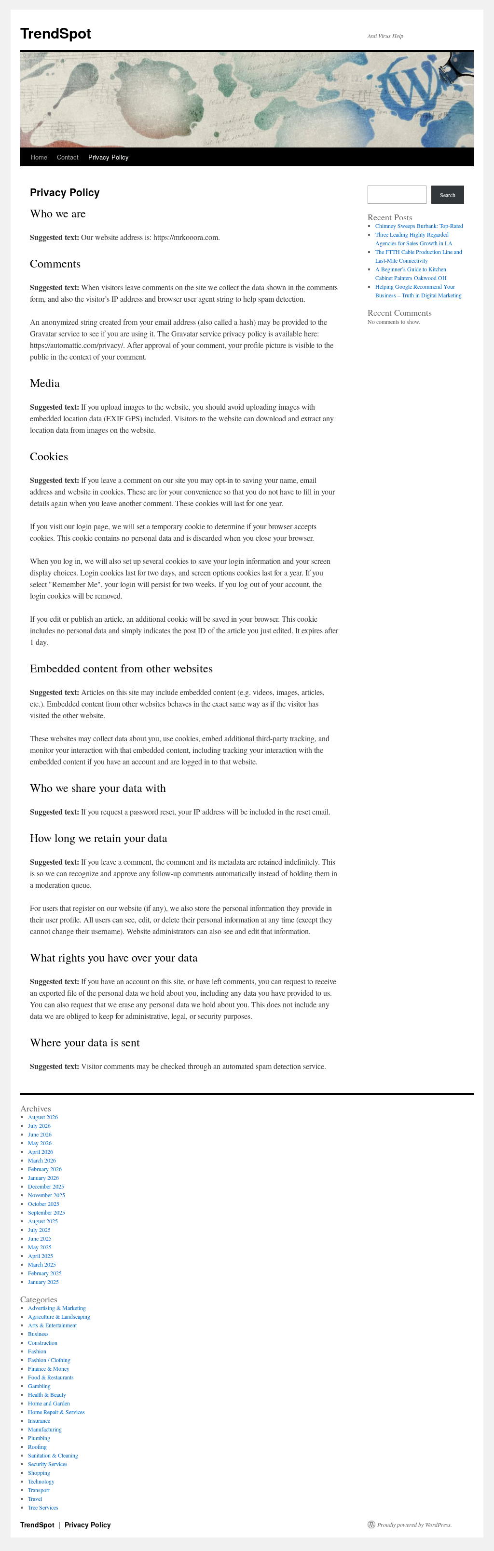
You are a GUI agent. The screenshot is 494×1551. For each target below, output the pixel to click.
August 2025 (43, 1221)
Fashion (37, 1351)
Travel (35, 1498)
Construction (42, 1342)
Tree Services (43, 1507)
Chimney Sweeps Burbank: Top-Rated (419, 225)
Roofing (37, 1446)
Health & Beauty (47, 1394)
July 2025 (39, 1229)
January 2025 (43, 1281)
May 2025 (40, 1247)
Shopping (39, 1472)
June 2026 (40, 1134)
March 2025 (42, 1264)
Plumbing (39, 1438)
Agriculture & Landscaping (59, 1316)
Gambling (39, 1386)
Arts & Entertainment (52, 1325)
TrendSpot (55, 32)
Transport (39, 1490)
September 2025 (46, 1212)
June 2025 (40, 1238)
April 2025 (40, 1255)
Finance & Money (48, 1368)
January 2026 (43, 1177)
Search (447, 195)
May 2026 (40, 1143)
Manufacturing (45, 1429)
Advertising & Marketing (57, 1307)
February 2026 (45, 1169)
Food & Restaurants (51, 1377)
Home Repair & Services (56, 1412)
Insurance (39, 1420)
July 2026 (39, 1125)
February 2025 (45, 1273)
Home (39, 156)
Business (38, 1333)
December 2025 (46, 1186)
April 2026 (40, 1151)
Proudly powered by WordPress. (414, 1524)
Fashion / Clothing (49, 1360)
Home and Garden (49, 1403)
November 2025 (46, 1195)
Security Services (48, 1464)
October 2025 (43, 1203)
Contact (68, 156)
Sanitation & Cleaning (53, 1455)
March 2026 (42, 1160)
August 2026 (43, 1117)
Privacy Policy (108, 156)
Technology (41, 1481)
